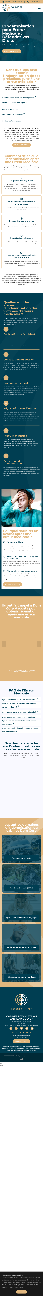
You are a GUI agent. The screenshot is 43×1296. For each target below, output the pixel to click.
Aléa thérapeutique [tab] (10, 109)
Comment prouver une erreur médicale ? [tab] (19, 712)
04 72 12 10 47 (36, 1)
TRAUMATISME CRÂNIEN (15, 1050)
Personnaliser (18, 1287)
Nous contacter (21, 1041)
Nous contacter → (21, 145)
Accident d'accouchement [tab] (13, 121)
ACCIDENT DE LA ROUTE (11, 1046)
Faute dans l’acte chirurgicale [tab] (14, 103)
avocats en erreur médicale (10, 46)
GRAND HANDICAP (30, 1050)
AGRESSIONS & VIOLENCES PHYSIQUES (27, 1048)
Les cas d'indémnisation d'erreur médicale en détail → (21, 671)
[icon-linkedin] (27, 1028)
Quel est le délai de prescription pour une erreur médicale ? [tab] (19, 705)
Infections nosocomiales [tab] (12, 114)
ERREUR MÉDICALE (26, 1046)
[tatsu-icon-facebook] (17, 1028)
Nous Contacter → (11, 51)
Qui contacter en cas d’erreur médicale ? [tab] (19, 700)
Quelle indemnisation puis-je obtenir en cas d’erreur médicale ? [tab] (20, 730)
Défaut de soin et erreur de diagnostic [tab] (18, 98)
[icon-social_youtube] (32, 1028)
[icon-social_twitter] (22, 1028)
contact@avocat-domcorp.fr (13, 1)
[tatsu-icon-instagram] (11, 1028)
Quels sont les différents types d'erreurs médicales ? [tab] (19, 722)
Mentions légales (8, 1055)
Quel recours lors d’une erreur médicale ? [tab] (19, 717)
